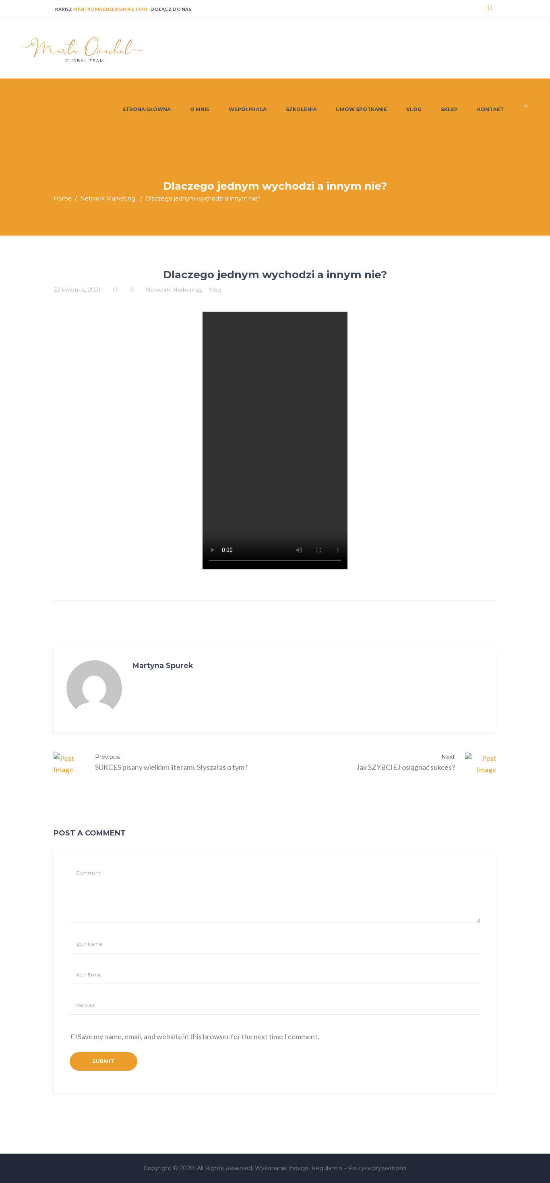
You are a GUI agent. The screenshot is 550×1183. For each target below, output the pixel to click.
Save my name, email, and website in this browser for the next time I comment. (198, 1036)
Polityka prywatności (377, 1168)
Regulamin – (329, 1168)
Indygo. (299, 1168)
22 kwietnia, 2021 (77, 290)
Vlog (215, 290)
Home (63, 198)
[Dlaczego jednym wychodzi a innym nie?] (94, 688)
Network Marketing (107, 198)
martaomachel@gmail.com (110, 9)
